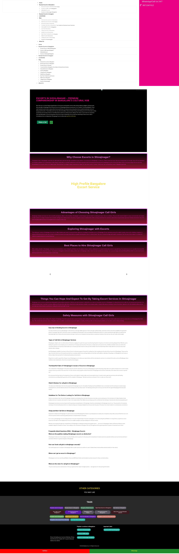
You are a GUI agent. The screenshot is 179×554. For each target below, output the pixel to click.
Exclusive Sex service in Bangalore (49, 20)
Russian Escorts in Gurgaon (46, 14)
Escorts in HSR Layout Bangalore (49, 8)
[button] (50, 274)
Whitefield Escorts (45, 10)
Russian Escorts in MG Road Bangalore (50, 6)
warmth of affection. (71, 116)
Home (40, 3)
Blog (40, 18)
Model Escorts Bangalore (47, 32)
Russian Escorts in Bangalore (46, 5)
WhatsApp (134, 550)
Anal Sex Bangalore (45, 29)
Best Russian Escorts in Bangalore (49, 21)
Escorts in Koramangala (47, 39)
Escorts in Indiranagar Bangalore (49, 12)
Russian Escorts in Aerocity (47, 23)
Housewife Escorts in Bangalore (48, 27)
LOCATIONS (42, 16)
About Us (41, 41)
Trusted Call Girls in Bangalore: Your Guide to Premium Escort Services (58, 25)
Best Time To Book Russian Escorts (49, 34)
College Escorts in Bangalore (48, 37)
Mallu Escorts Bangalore (47, 36)
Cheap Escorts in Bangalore (47, 30)
